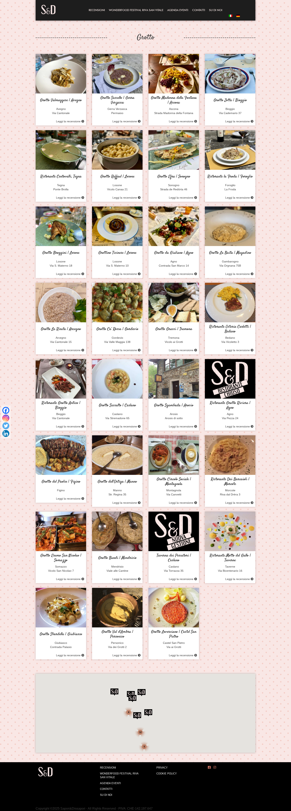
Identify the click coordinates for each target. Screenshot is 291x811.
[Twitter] (5, 425)
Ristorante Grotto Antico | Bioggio (61, 405)
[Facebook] (5, 410)
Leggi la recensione (68, 121)
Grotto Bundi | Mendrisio (117, 558)
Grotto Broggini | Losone (60, 253)
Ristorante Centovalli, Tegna (61, 176)
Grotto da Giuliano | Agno (173, 253)
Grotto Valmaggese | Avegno (61, 100)
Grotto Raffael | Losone (117, 176)
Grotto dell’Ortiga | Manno (117, 481)
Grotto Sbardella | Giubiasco (61, 634)
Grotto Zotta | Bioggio (230, 100)
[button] (132, 698)
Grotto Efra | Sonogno (173, 176)
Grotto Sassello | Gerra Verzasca (117, 100)
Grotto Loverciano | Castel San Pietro (173, 634)
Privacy (162, 767)
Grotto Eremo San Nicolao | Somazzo (60, 558)
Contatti (198, 10)
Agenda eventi (177, 10)
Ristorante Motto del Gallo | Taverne (230, 558)
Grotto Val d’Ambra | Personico (117, 634)
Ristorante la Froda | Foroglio (230, 176)
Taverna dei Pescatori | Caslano (174, 558)
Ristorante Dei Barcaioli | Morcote (230, 482)
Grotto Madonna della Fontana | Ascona (174, 100)
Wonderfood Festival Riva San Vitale (136, 10)
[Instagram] (5, 418)
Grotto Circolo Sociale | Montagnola (174, 482)
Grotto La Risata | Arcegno (61, 329)
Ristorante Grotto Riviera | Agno (230, 405)
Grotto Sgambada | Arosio (173, 405)
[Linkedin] (5, 433)
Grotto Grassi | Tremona (173, 329)
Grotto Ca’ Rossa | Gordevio (117, 329)
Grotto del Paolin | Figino (61, 481)
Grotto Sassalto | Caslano (117, 405)
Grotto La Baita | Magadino (230, 253)
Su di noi (215, 10)
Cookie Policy (166, 773)
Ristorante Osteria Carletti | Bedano (230, 329)
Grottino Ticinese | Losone (117, 253)
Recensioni (97, 10)
